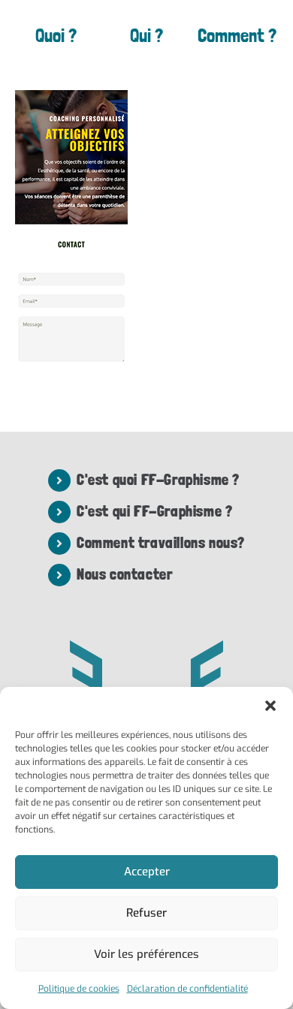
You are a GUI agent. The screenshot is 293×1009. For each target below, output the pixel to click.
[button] (270, 705)
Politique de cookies (78, 989)
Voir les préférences (146, 954)
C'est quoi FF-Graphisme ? (158, 480)
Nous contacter (124, 574)
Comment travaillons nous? (161, 543)
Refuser (146, 912)
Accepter (147, 871)
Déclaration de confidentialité (187, 989)
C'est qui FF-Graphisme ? (154, 511)
